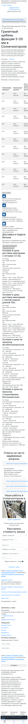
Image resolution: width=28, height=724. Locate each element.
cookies (3, 718)
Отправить (14, 665)
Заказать (11, 59)
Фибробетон (5, 632)
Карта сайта (5, 598)
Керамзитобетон (6, 635)
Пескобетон (5, 627)
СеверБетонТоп (14, 7)
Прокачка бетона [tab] (8, 248)
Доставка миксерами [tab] (9, 246)
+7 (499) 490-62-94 (14, 9)
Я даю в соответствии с (13, 573)
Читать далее (6, 193)
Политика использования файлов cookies (14, 592)
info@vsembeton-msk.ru (8, 619)
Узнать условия (7, 5)
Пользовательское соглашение (10, 595)
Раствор (3, 630)
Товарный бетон (6, 625)
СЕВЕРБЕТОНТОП (6, 580)
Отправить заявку (14, 567)
